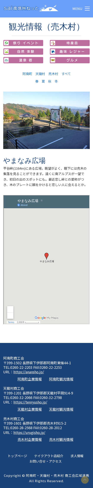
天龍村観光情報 (61, 409)
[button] (81, 9)
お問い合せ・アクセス (45, 461)
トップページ (17, 456)
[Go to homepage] (30, 8)
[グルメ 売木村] (70, 60)
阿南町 (27, 73)
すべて (66, 73)
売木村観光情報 (61, 439)
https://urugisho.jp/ (29, 432)
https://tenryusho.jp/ (30, 402)
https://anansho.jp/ (28, 372)
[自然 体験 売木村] (23, 51)
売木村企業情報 (30, 439)
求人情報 (77, 456)
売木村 (53, 73)
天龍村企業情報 (30, 409)
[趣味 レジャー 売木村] (70, 51)
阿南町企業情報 (30, 379)
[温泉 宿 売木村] (23, 60)
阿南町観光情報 (61, 379)
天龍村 (40, 73)
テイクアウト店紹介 (48, 456)
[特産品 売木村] (70, 43)
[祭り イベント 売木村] (23, 43)
